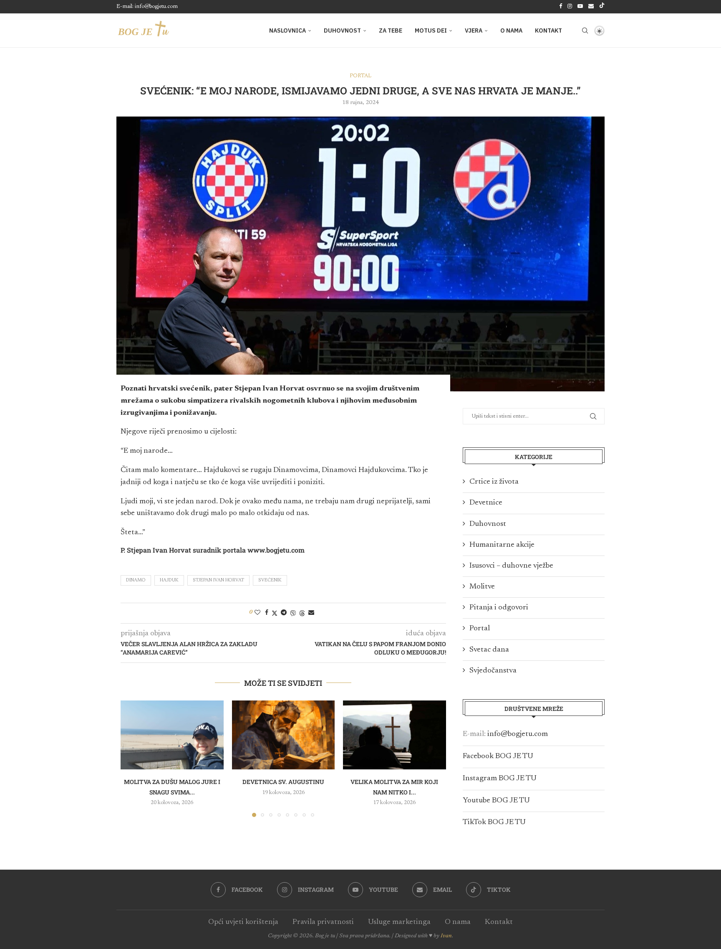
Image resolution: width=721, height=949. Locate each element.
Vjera (473, 30)
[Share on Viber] (293, 613)
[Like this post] (257, 612)
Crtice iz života (494, 482)
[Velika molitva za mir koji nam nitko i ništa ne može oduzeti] (394, 734)
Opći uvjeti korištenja (243, 922)
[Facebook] (560, 6)
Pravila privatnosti (323, 922)
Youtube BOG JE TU (496, 800)
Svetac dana (489, 650)
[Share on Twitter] (274, 613)
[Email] (591, 6)
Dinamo (136, 580)
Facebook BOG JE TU (498, 756)
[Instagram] (569, 6)
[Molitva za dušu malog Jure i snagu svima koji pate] (172, 734)
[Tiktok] (602, 6)
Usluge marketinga (399, 922)
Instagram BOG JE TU (500, 778)
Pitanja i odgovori (498, 608)
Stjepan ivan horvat (218, 580)
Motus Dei (431, 30)
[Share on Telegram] (284, 612)
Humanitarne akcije (501, 545)
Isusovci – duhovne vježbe (511, 566)
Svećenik (270, 580)
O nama (511, 30)
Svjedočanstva (493, 671)
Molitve (482, 587)
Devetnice (485, 503)
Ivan (446, 936)
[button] (132, 758)
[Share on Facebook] (266, 612)
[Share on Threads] (302, 613)
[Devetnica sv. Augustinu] (283, 734)
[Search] (585, 30)
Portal (479, 628)
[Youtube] (580, 6)
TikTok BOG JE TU (494, 822)
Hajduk (169, 580)
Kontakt (548, 30)
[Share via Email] (311, 612)
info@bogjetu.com (517, 734)
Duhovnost (342, 30)
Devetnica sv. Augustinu (283, 782)
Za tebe (390, 30)
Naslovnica (287, 30)
